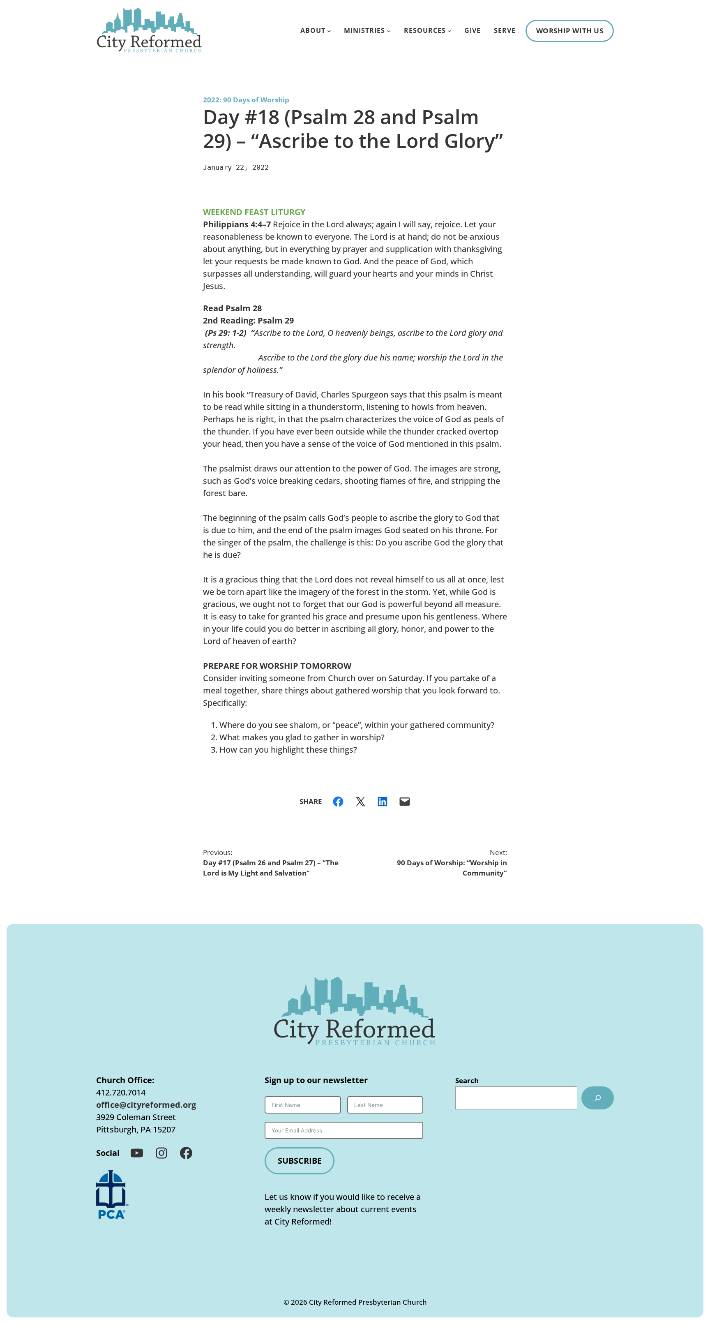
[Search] (597, 1097)
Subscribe (300, 1160)
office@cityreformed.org (146, 1104)
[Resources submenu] (449, 31)
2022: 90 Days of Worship (246, 99)
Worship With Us (570, 30)
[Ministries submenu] (389, 31)
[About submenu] (329, 31)
